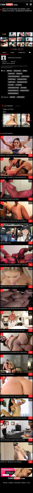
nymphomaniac (13, 93)
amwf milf (11, 82)
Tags (28, 482)
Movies (5, 482)
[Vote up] (19, 49)
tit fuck (10, 85)
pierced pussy (22, 79)
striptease (11, 79)
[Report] (30, 53)
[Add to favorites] (27, 137)
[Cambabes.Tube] (9, 4)
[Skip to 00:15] (20, 34)
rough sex (17, 70)
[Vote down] (22, 49)
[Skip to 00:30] (12, 39)
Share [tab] (12, 52)
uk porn (23, 87)
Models (24, 482)
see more (17, 106)
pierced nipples (13, 90)
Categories (17, 482)
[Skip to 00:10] (12, 34)
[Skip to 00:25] (4, 39)
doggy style (24, 90)
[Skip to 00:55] (20, 44)
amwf (25, 70)
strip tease (25, 76)
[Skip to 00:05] (4, 34)
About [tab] (4, 52)
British (12, 97)
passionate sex (22, 82)
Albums (10, 482)
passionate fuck (13, 87)
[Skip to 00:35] (20, 39)
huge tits (11, 73)
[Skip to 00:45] (4, 44)
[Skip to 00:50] (12, 44)
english (19, 73)
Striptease (20, 97)
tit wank (18, 85)
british (9, 70)
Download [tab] (21, 52)
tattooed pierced (13, 76)
